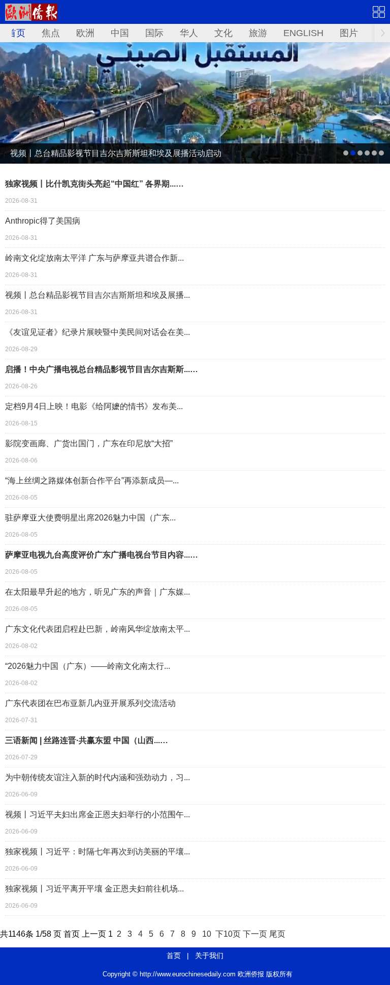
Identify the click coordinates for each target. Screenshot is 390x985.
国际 (154, 33)
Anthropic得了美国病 (42, 221)
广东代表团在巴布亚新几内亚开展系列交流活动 (90, 703)
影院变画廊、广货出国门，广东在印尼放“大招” (89, 443)
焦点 (51, 33)
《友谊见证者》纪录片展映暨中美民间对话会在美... (97, 332)
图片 (349, 33)
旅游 (258, 33)
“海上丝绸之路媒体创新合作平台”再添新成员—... (92, 480)
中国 (120, 33)
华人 (189, 33)
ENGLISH (303, 33)
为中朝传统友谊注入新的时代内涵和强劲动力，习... (97, 777)
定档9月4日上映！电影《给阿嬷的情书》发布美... (94, 406)
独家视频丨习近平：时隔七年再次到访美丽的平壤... (97, 851)
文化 (223, 33)
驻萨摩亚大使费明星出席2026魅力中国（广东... (90, 517)
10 (206, 934)
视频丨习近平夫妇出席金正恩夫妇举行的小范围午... (97, 814)
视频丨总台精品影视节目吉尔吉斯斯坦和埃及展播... (97, 295)
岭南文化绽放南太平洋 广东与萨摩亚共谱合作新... (94, 258)
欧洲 (85, 33)
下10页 (228, 934)
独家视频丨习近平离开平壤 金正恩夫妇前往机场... (94, 888)
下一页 (255, 934)
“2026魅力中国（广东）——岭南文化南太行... (87, 666)
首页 (16, 33)
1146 (16, 934)
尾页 (277, 934)
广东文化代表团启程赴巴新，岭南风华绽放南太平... (97, 629)
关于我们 (209, 955)
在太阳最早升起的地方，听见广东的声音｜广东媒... (97, 592)
